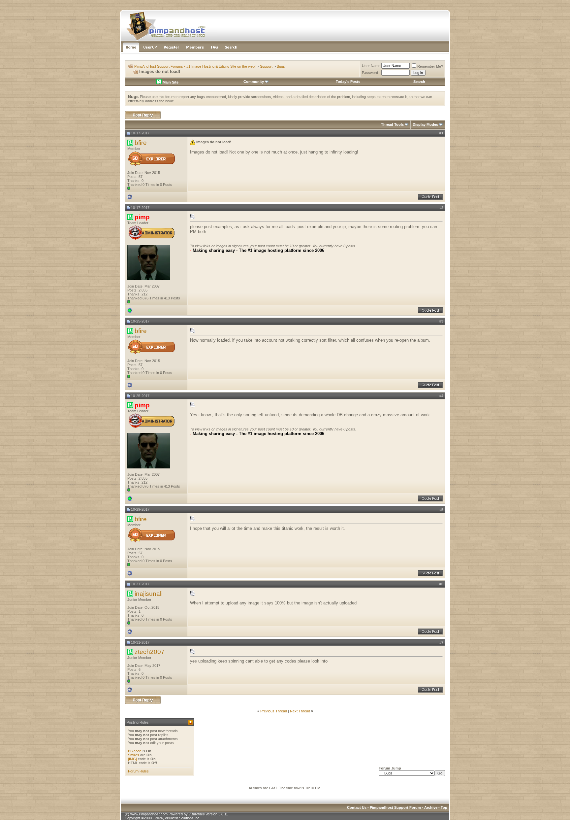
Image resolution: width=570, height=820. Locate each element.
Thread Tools (392, 124)
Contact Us (356, 807)
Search (419, 82)
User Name (371, 66)
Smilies (133, 755)
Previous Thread (273, 711)
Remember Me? (430, 66)
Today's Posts (348, 82)
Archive (430, 807)
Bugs (281, 66)
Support (266, 66)
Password (370, 73)
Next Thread (300, 711)
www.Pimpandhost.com (149, 814)
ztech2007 (150, 651)
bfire (141, 142)
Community (253, 82)
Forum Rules (138, 771)
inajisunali (149, 593)
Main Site (170, 82)
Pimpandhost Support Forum (395, 807)
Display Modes (425, 124)
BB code (135, 751)
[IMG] (132, 759)
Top (444, 807)
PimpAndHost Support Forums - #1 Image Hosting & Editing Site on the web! (195, 66)
